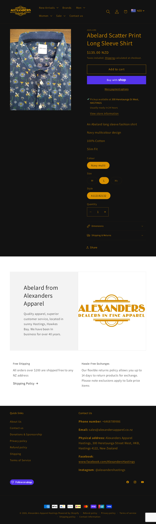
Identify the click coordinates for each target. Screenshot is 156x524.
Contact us (16, 428)
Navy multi (98, 165)
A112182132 (98, 195)
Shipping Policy (24, 383)
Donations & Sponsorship (26, 434)
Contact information (89, 516)
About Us (15, 421)
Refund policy (18, 447)
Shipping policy (67, 516)
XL (118, 181)
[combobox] (137, 10)
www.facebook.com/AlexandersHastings (107, 462)
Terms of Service (20, 460)
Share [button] (93, 247)
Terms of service (128, 513)
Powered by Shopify (68, 513)
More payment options (117, 89)
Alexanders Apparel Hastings (43, 513)
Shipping (110, 57)
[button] (48, 7)
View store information (104, 113)
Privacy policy (18, 441)
